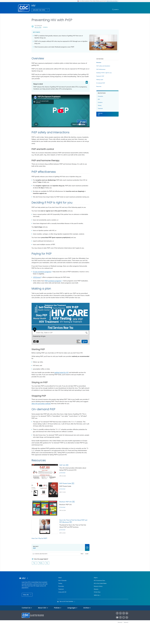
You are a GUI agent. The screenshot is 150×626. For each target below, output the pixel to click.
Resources (98, 86)
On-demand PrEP (100, 83)
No (47, 563)
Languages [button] (71, 608)
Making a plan (99, 79)
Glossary (96, 589)
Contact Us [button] (26, 608)
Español (45, 27)
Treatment (100, 108)
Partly (40, 563)
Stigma (96, 577)
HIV (33, 5)
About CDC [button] (42, 608)
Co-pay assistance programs (42, 272)
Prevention (100, 96)
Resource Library (98, 586)
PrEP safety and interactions (103, 66)
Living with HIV (62, 592)
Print (82, 554)
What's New (97, 592)
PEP (99, 99)
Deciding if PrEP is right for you (104, 72)
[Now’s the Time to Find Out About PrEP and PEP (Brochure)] (45, 526)
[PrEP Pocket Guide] (45, 490)
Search (116, 9)
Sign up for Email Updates (66, 601)
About (59, 577)
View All (26, 595)
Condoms (100, 102)
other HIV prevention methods (41, 404)
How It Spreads (62, 580)
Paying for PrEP (100, 76)
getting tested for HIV (62, 372)
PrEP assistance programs (53, 281)
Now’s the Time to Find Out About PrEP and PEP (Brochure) (73, 521)
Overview (98, 62)
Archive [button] (86, 608)
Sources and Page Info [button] (40, 554)
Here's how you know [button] (112, 1)
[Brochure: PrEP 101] (45, 508)
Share (86, 554)
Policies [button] (57, 608)
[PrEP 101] (45, 471)
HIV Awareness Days (99, 580)
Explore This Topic (39, 10)
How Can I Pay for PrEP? (39, 538)
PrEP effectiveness (100, 69)
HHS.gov (120, 622)
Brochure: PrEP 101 (65, 502)
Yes (34, 563)
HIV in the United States (100, 583)
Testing (99, 105)
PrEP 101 (62, 465)
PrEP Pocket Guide (65, 483)
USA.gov (126, 622)
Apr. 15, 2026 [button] (38, 27)
